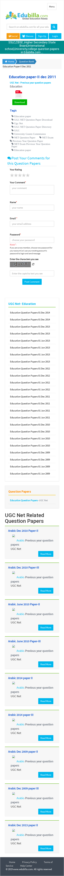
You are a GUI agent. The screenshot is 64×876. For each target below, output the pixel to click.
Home (12, 862)
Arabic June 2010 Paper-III (24, 641)
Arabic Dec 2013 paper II (23, 825)
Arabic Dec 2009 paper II (23, 751)
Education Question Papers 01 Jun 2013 (30, 340)
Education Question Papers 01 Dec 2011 (30, 396)
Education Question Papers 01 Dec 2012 (30, 368)
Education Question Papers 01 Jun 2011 (30, 410)
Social (14, 36)
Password (15, 234)
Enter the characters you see (24, 259)
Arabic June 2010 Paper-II (24, 604)
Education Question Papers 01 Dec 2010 (30, 424)
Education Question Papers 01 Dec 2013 (30, 326)
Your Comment (18, 182)
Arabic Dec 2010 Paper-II (23, 531)
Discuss (29, 36)
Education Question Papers (24, 500)
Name (13, 202)
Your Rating (16, 169)
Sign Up (42, 36)
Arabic (20, 540)
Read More (45, 553)
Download (19, 102)
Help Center (26, 865)
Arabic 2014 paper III (20, 715)
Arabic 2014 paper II (20, 678)
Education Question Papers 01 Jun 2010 (30, 438)
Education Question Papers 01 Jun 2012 (30, 382)
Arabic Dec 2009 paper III (23, 788)
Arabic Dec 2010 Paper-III (23, 567)
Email (13, 218)
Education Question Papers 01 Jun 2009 (30, 466)
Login (55, 36)
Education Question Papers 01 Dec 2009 (30, 452)
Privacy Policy (29, 862)
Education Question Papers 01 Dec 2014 (30, 312)
